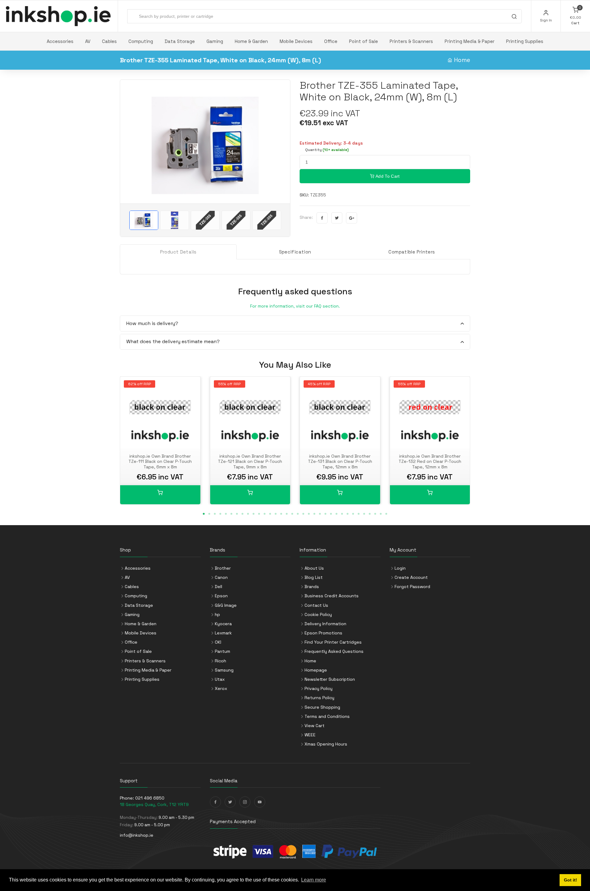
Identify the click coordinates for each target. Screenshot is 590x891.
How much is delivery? (152, 323)
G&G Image (226, 605)
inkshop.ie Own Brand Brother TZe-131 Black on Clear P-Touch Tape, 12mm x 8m (340, 461)
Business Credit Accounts (332, 596)
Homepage (316, 670)
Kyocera (223, 623)
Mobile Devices (296, 41)
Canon (221, 577)
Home (462, 60)
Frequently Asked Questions (334, 651)
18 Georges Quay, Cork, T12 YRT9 (154, 804)
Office (330, 41)
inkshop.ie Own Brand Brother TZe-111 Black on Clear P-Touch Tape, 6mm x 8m (160, 461)
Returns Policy (319, 697)
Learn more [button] (313, 879)
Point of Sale (363, 41)
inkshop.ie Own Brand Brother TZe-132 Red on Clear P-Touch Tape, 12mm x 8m (430, 461)
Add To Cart (387, 176)
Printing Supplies (524, 41)
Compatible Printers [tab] (411, 252)
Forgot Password (412, 586)
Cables (109, 41)
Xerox (221, 688)
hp (217, 614)
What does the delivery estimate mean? (173, 341)
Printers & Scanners (411, 41)
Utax (220, 679)
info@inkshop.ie (136, 835)
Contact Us (316, 605)
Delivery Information (325, 623)
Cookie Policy (318, 614)
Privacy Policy (318, 688)
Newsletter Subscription (330, 679)
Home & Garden (251, 41)
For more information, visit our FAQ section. (295, 306)
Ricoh (220, 661)
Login (400, 568)
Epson (221, 596)
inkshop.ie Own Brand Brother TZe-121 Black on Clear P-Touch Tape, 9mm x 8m (250, 461)
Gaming (214, 41)
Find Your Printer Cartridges (333, 642)
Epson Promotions (323, 633)
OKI (218, 642)
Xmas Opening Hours (326, 744)
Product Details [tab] (178, 252)
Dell (218, 586)
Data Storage (180, 41)
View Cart (314, 725)
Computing (140, 41)
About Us (314, 568)
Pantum (222, 651)
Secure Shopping (322, 707)
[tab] (295, 323)
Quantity (327, 149)
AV (87, 41)
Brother (223, 568)
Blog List (314, 577)
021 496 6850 (149, 798)
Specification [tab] (295, 252)
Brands (312, 586)
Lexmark (223, 633)
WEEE (310, 735)
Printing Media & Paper (469, 41)
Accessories (60, 41)
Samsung (224, 670)
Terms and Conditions (327, 716)
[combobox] (324, 16)
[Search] (514, 17)
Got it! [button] (570, 879)
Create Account (411, 577)
